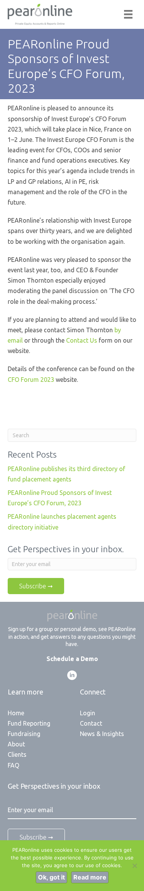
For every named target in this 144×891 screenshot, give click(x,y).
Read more (89, 877)
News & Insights (102, 733)
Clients (17, 754)
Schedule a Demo (72, 658)
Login (87, 712)
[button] (72, 675)
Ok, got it (51, 877)
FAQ (13, 765)
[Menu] (128, 14)
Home (16, 712)
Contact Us (81, 340)
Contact (91, 723)
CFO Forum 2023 (31, 379)
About (16, 744)
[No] (134, 865)
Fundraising (24, 733)
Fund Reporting (29, 723)
